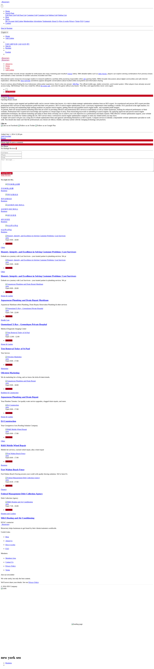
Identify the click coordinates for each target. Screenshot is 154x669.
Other (3, 247)
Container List (43, 15)
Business (8, 663)
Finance (4, 489)
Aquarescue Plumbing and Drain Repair (19, 397)
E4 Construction (8, 421)
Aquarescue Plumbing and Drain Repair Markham (24, 300)
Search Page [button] (9, 13)
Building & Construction (9, 393)
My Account (9, 21)
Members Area (10, 558)
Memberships (28, 21)
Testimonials (46, 21)
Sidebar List (62, 15)
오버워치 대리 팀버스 (9, 209)
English (8, 52)
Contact (87, 21)
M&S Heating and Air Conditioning (17, 518)
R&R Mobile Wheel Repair (13, 445)
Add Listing (19, 21)
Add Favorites (6, 136)
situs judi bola (25, 81)
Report (3, 138)
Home (7, 11)
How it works (64, 21)
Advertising (38, 21)
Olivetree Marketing (10, 373)
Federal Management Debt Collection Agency (22, 494)
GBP (11, 44)
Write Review (6, 175)
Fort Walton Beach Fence (12, 469)
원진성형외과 (6, 199)
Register (9, 28)
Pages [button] (7, 19)
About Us (55, 21)
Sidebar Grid (53, 15)
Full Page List (21, 15)
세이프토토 (5, 219)
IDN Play (76, 84)
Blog (7, 17)
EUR (15, 44)
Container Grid (32, 15)
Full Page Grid (10, 15)
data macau (102, 74)
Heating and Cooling (8, 514)
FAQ (82, 21)
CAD (20, 44)
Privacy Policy (10, 566)
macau (69, 74)
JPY (28, 44)
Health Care (5, 320)
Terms (77, 21)
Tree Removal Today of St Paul (15, 348)
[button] (5, 42)
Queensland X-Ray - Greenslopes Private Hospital (24, 324)
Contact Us (9, 562)
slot (84, 79)
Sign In (3, 28)
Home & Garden (7, 296)
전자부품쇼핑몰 (7, 188)
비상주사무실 (6, 230)
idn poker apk (45, 86)
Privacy (72, 21)
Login (7, 68)
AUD (24, 44)
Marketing (4, 368)
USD (7, 44)
